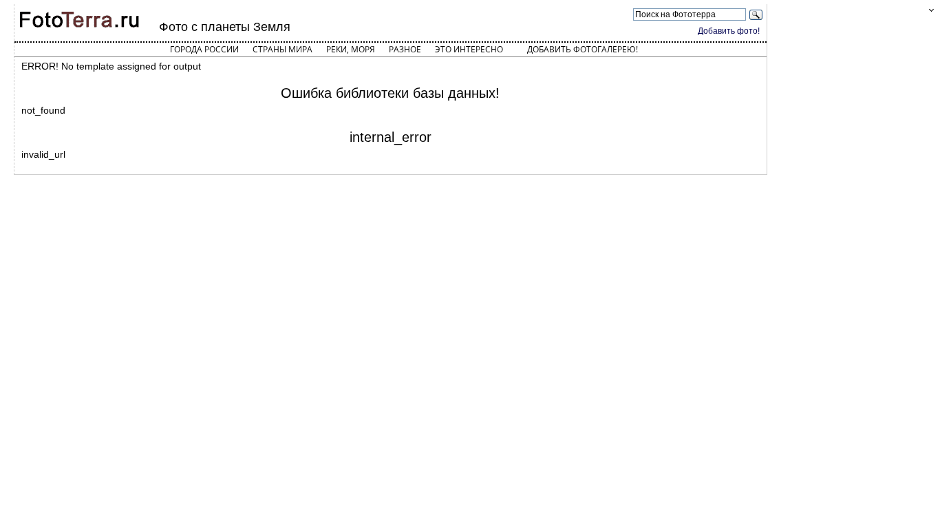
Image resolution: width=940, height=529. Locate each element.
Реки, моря (350, 49)
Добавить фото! (729, 31)
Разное (405, 49)
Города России (204, 49)
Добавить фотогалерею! (582, 49)
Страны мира (282, 49)
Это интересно (469, 49)
